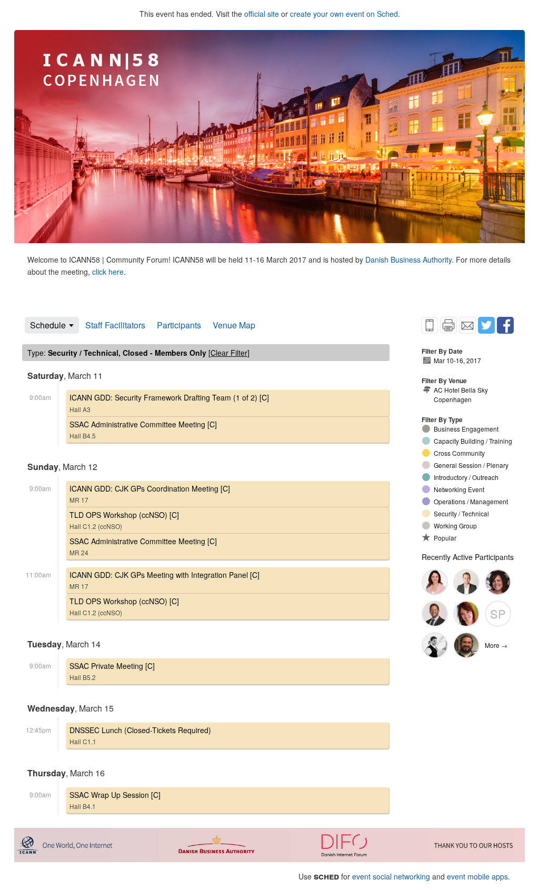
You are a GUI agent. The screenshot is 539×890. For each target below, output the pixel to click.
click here (108, 271)
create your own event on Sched (344, 13)
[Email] (467, 325)
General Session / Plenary (471, 465)
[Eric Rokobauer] (466, 645)
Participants (179, 325)
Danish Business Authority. (410, 259)
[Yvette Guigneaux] (498, 582)
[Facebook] (505, 325)
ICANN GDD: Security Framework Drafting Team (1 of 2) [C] (169, 402)
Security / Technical (461, 513)
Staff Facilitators (115, 325)
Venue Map (234, 325)
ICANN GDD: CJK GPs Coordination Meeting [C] (149, 493)
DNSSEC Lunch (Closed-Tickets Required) (140, 735)
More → (496, 645)
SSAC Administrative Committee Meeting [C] (143, 429)
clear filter (229, 352)
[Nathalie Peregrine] (466, 614)
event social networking (391, 876)
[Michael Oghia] (435, 645)
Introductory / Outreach (466, 477)
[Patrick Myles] (466, 582)
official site (261, 13)
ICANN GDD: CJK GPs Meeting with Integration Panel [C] (164, 580)
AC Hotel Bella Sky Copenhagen (461, 394)
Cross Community (459, 452)
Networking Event (459, 489)
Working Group (455, 525)
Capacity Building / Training (473, 440)
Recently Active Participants (468, 557)
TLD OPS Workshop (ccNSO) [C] (124, 520)
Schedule (48, 325)
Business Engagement (466, 428)
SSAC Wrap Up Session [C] (115, 800)
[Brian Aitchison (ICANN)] (435, 614)
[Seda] (435, 582)
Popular (445, 537)
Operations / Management (471, 501)
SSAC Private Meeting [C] (112, 671)
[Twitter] (486, 325)
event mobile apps (477, 876)
